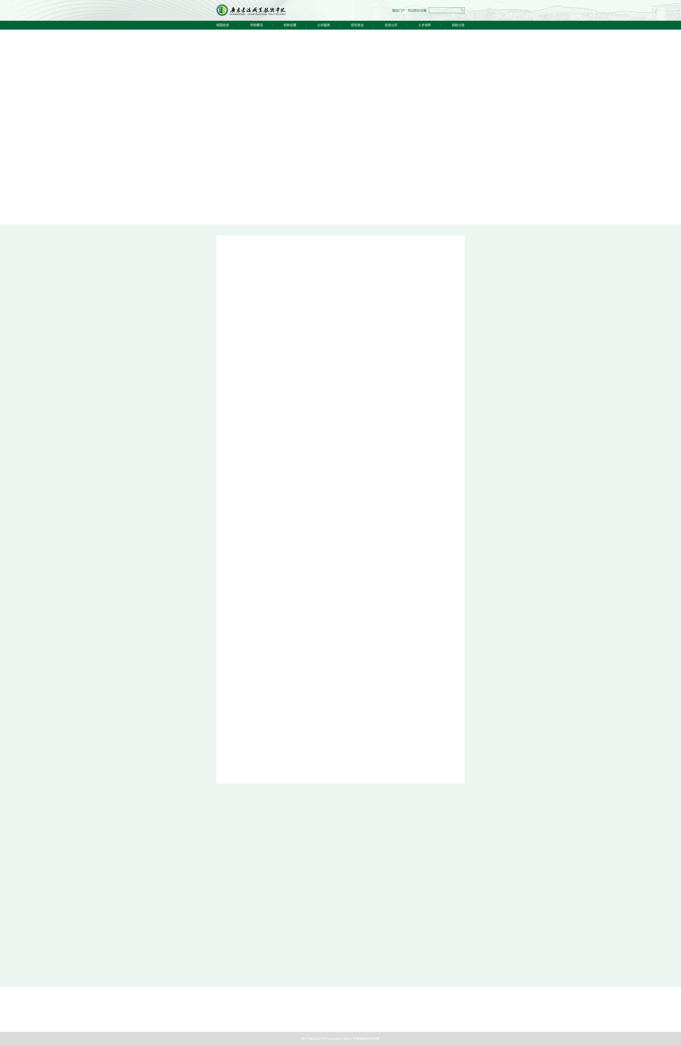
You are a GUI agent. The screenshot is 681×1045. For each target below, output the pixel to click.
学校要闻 (358, 251)
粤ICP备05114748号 (315, 748)
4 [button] (283, 309)
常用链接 (344, 600)
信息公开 (391, 25)
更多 (455, 252)
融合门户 (398, 10)
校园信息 (222, 25)
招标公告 (458, 25)
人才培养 (424, 25)
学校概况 (256, 25)
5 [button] (288, 309)
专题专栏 (344, 497)
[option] (278, 281)
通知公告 (358, 332)
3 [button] (278, 309)
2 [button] (273, 309)
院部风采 (233, 332)
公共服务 (323, 25)
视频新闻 (265, 410)
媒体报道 (233, 410)
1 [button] (268, 309)
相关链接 (344, 656)
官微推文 (358, 410)
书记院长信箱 (417, 10)
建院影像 (390, 410)
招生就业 (357, 25)
